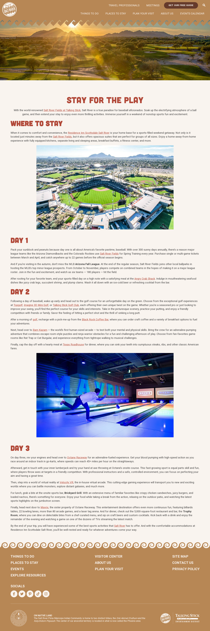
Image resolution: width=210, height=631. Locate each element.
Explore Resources (28, 575)
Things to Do (89, 13)
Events (17, 569)
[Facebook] (14, 593)
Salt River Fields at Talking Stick (62, 110)
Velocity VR (66, 482)
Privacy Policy (186, 569)
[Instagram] (46, 593)
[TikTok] (38, 593)
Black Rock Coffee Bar (95, 319)
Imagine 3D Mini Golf (36, 305)
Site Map (180, 556)
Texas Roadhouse (73, 344)
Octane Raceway (77, 457)
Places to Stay (115, 13)
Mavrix (44, 507)
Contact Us (182, 563)
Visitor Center (108, 556)
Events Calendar (192, 13)
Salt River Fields (62, 136)
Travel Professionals (124, 5)
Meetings (152, 5)
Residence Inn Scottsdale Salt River (88, 132)
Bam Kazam (40, 329)
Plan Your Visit (143, 13)
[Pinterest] (30, 593)
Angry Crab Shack (144, 278)
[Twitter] (22, 593)
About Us (167, 13)
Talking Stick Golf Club (66, 305)
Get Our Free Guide (181, 5)
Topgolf (18, 305)
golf (35, 319)
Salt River (119, 525)
